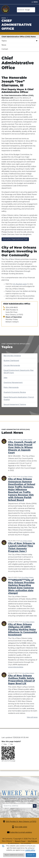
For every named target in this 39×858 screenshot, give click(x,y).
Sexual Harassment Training (15, 404)
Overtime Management (13, 382)
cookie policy (30, 850)
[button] (36, 41)
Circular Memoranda (12, 365)
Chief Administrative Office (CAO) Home (19, 37)
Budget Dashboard (11, 360)
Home (4, 18)
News (4, 45)
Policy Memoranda (11, 387)
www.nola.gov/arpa (15, 667)
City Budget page (19, 284)
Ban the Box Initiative (12, 356)
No (12, 744)
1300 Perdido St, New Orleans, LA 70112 (21, 821)
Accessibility (26, 843)
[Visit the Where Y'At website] (20, 794)
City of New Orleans (26, 439)
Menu (35, 2)
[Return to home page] (6, 9)
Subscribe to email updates (21, 832)
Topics (4, 41)
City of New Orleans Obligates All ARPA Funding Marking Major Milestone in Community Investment (22, 629)
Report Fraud (20, 841)
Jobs (5, 378)
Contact (5, 49)
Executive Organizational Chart (15, 239)
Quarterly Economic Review (15, 392)
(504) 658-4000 (21, 827)
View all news (32, 717)
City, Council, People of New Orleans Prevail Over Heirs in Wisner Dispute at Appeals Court (22, 447)
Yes (5, 744)
